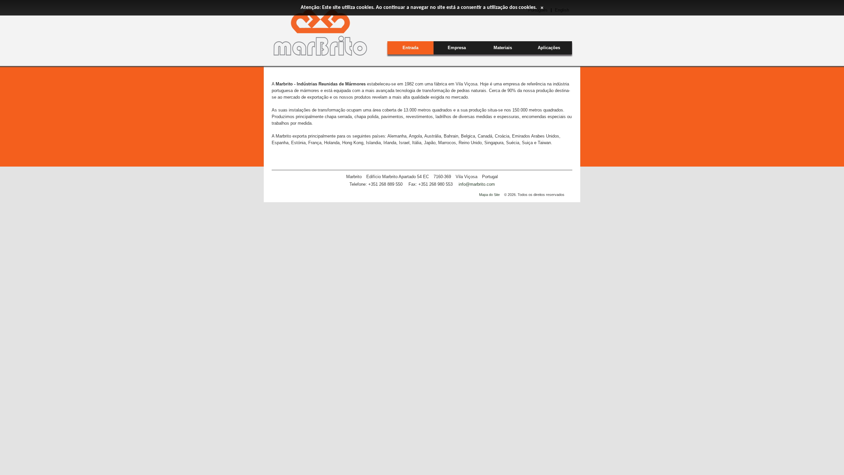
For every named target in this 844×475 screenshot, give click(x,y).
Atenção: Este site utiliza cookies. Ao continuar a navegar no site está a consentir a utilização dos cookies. (419, 7)
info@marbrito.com (477, 184)
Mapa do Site (489, 195)
